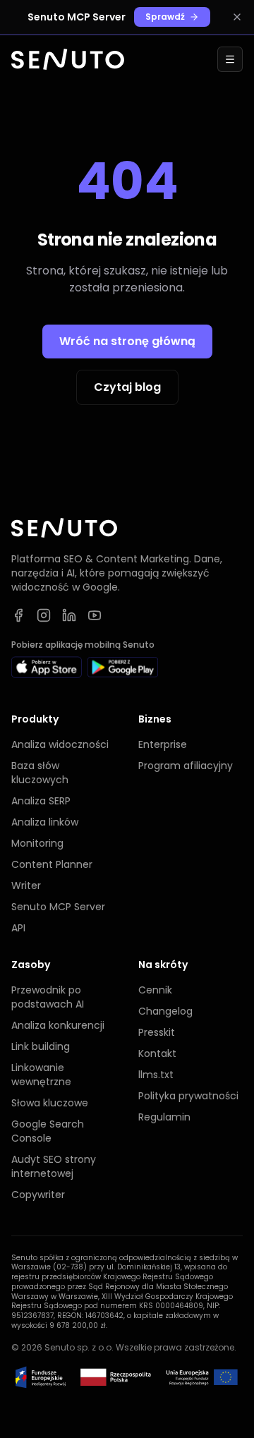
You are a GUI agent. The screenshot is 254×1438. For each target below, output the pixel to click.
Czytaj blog (127, 387)
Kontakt (157, 1053)
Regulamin (164, 1117)
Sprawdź (165, 17)
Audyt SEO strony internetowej (53, 1166)
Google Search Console (47, 1131)
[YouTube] (94, 615)
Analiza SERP (41, 801)
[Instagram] (44, 615)
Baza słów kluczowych (39, 773)
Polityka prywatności (188, 1096)
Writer (26, 885)
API (18, 928)
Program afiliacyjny (185, 766)
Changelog (165, 1011)
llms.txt (156, 1075)
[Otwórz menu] (230, 59)
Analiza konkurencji (57, 1025)
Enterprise (162, 744)
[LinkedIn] (69, 615)
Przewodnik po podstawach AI (47, 997)
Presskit (156, 1032)
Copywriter (38, 1195)
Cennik (155, 990)
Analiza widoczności (60, 744)
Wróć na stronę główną (127, 341)
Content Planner (51, 864)
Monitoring (37, 843)
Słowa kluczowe (49, 1103)
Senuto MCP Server (58, 907)
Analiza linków (44, 822)
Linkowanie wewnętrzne (41, 1075)
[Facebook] (18, 615)
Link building (40, 1046)
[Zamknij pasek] (237, 16)
